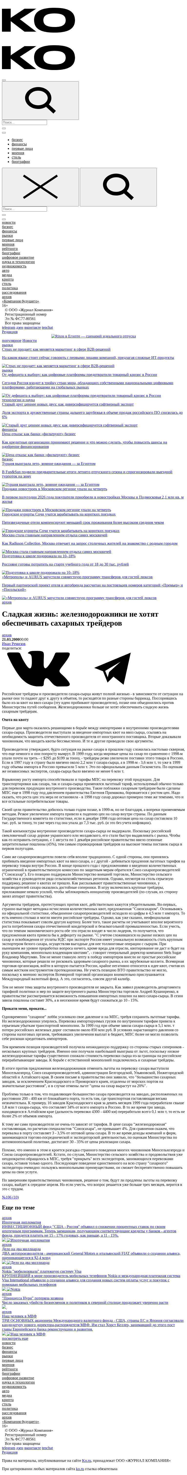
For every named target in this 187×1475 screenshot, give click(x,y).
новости (9, 222)
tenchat (47, 327)
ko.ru (80, 1469)
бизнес (17, 140)
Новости (29, 340)
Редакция (10, 332)
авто (5, 270)
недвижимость (14, 266)
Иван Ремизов (14, 644)
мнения (18, 153)
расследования (14, 292)
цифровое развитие (18, 257)
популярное (11, 340)
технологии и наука (18, 400)
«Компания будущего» (20, 301)
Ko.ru (86, 1460)
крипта (8, 279)
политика (10, 288)
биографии (21, 162)
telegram (8, 327)
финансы (19, 144)
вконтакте (32, 327)
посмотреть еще (15, 1338)
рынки (7, 235)
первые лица (22, 148)
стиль (16, 157)
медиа (7, 275)
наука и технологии (18, 262)
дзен (19, 327)
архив (7, 297)
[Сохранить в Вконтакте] (39, 686)
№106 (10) (10, 1197)
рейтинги (10, 249)
